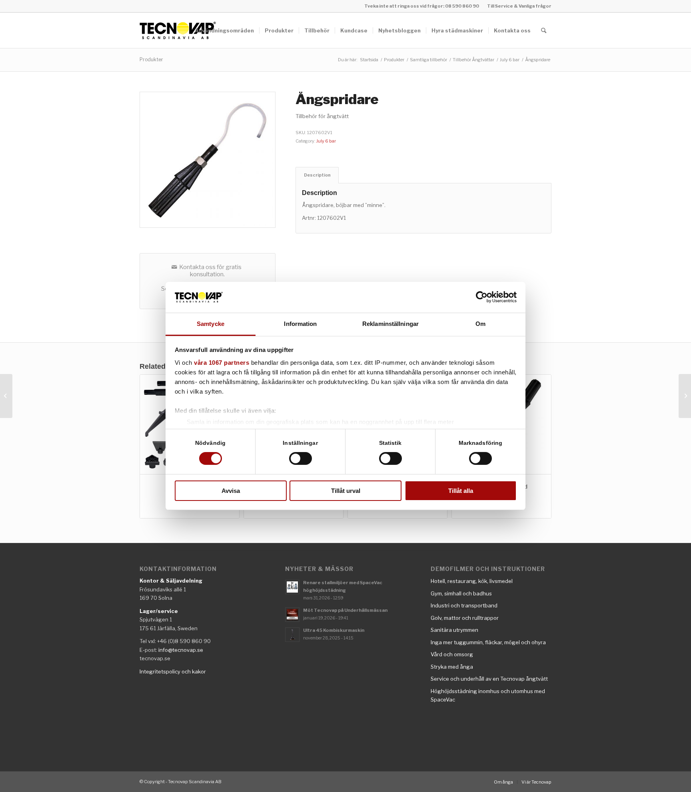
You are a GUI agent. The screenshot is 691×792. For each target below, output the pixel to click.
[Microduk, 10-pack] (685, 396)
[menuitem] (517, 6)
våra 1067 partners (221, 362)
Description (317, 175)
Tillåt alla (460, 490)
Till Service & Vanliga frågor (519, 6)
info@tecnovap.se (180, 650)
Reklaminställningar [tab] (390, 323)
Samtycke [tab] (210, 323)
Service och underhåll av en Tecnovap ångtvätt (489, 678)
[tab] (317, 175)
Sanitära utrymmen (454, 630)
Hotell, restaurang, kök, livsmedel (472, 581)
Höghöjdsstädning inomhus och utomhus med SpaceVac (488, 695)
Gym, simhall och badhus (461, 593)
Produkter (151, 59)
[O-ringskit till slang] (6, 396)
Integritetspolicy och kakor (173, 671)
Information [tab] (300, 323)
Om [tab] (480, 323)
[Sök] (543, 30)
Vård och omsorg (452, 654)
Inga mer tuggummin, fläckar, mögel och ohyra (488, 642)
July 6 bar (326, 141)
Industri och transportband (464, 605)
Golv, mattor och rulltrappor (465, 618)
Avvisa (231, 490)
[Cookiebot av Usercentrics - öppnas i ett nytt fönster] (482, 297)
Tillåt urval (345, 490)
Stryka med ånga (452, 666)
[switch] (300, 458)
